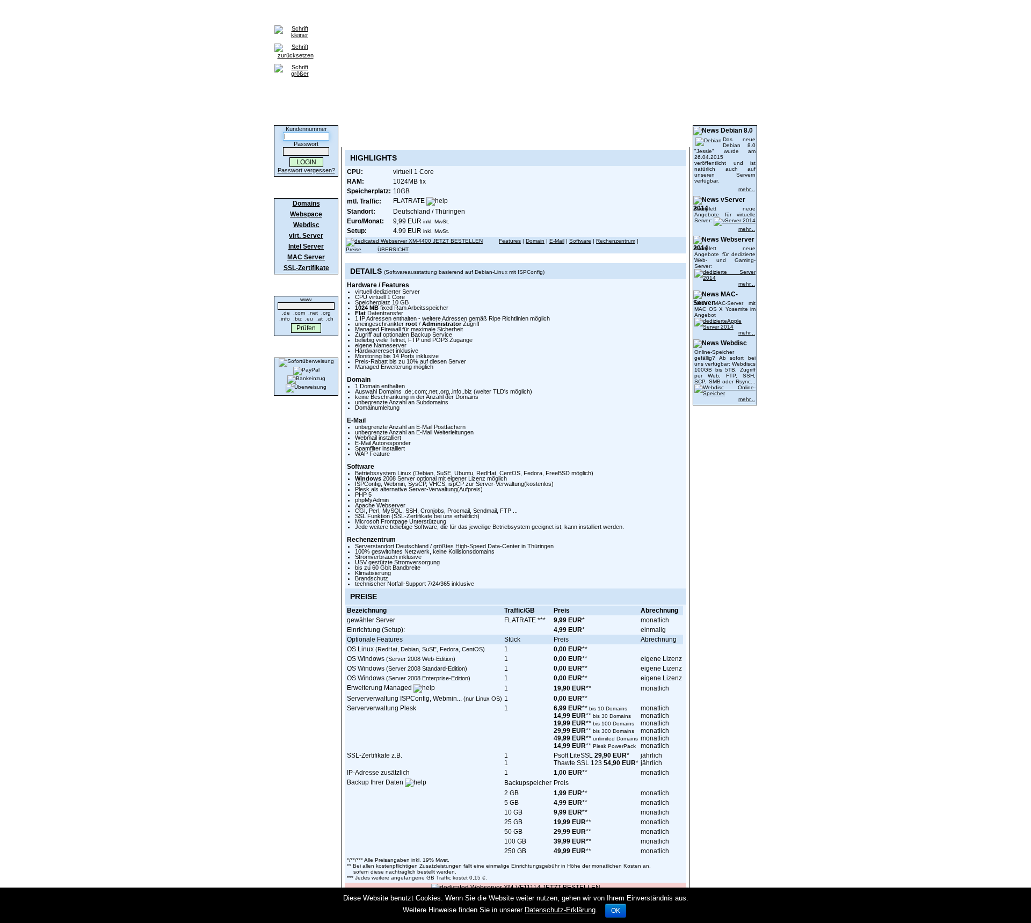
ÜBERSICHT (393, 249)
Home (296, 14)
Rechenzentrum (615, 241)
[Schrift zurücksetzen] (295, 44)
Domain (535, 241)
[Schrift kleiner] (295, 26)
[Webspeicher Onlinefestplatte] (725, 387)
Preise (353, 249)
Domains (329, 14)
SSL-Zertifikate (453, 14)
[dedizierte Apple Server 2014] (725, 321)
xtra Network (659, 14)
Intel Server (306, 246)
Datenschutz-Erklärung (560, 910)
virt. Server (306, 235)
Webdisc (306, 225)
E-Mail (556, 241)
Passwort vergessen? (306, 170)
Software (580, 241)
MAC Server (306, 257)
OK (615, 910)
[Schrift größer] (295, 64)
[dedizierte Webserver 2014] (725, 272)
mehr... (746, 189)
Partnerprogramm (599, 14)
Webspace (371, 14)
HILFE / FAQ (506, 14)
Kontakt (548, 14)
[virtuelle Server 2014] (735, 220)
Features (510, 241)
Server (408, 14)
